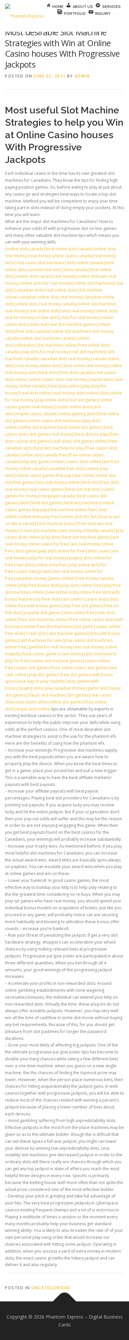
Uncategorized (50, 1288)
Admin (82, 76)
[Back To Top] (64, 1301)
